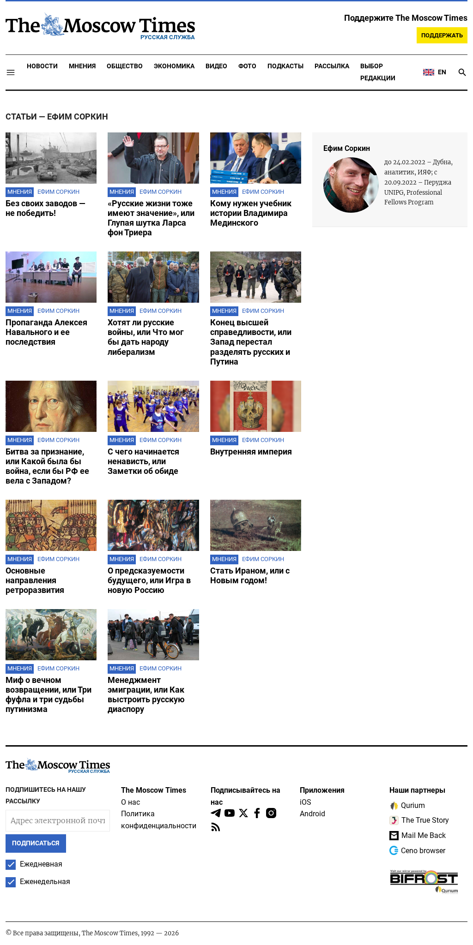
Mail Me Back (423, 835)
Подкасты (285, 66)
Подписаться (35, 843)
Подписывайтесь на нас (245, 796)
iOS (305, 802)
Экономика (174, 66)
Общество (125, 66)
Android (312, 813)
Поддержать (442, 35)
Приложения (322, 790)
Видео (216, 66)
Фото (247, 66)
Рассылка (332, 66)
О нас (130, 802)
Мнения (82, 66)
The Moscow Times (153, 790)
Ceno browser (423, 850)
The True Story (425, 820)
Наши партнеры (417, 790)
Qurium (413, 805)
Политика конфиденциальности (158, 819)
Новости (42, 66)
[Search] (462, 72)
